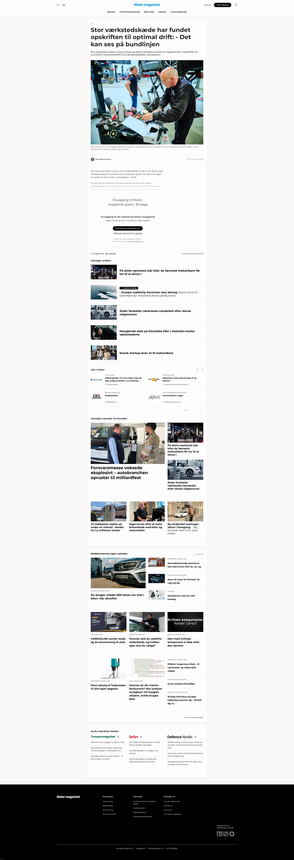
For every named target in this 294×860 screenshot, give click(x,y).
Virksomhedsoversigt (130, 12)
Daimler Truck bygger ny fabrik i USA (107, 742)
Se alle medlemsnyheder (193, 717)
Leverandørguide (178, 12)
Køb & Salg (149, 12)
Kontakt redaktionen (172, 801)
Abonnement (108, 801)
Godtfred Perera (104, 159)
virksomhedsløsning (135, 241)
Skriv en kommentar (193, 254)
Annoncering (108, 810)
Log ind (138, 233)
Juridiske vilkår (139, 808)
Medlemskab (108, 806)
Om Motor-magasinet (172, 814)
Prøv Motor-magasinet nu (128, 228)
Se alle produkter (109, 814)
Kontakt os (168, 806)
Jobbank (162, 12)
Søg (63, 5)
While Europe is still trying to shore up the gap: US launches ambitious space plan (185, 745)
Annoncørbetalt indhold (142, 817)
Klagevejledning (139, 812)
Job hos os (168, 810)
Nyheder (111, 12)
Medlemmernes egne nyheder (109, 553)
